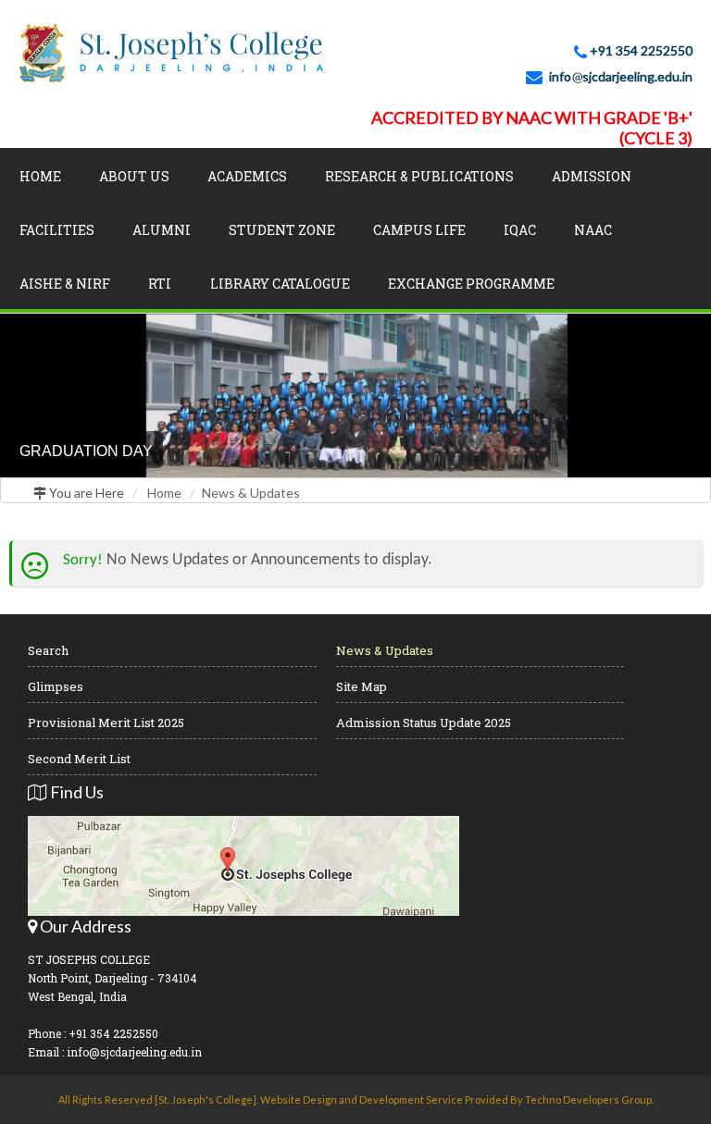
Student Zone (282, 230)
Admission (591, 176)
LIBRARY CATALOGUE (280, 283)
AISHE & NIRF (64, 283)
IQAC (520, 230)
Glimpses (55, 686)
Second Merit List (79, 758)
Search (48, 650)
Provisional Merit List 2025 (106, 722)
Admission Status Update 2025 (423, 722)
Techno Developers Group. (589, 1099)
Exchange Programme (471, 283)
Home (40, 176)
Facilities (56, 230)
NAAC (593, 230)
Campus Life (419, 230)
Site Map (361, 686)
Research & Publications (419, 176)
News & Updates (251, 492)
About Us (134, 176)
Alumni (161, 230)
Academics (247, 176)
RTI (159, 283)
